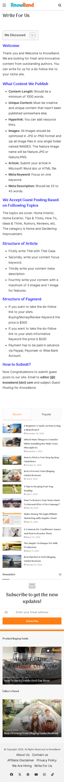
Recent (17, 414)
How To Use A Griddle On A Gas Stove (27, 681)
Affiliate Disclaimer (20, 760)
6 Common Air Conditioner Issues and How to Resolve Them (42, 532)
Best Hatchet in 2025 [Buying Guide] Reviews (39, 559)
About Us (23, 755)
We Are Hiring (22, 766)
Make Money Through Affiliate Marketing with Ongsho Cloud (40, 516)
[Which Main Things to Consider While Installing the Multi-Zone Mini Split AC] (12, 442)
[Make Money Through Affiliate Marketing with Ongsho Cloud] (12, 518)
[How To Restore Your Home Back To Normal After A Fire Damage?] (12, 503)
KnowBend (54, 749)
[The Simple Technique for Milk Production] (12, 546)
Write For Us (43, 766)
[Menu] (4, 6)
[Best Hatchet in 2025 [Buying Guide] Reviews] (12, 561)
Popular (46, 414)
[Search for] (59, 6)
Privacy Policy (47, 760)
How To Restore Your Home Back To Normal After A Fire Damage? (42, 502)
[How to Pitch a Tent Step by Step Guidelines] (12, 460)
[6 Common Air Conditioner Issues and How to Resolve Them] (12, 532)
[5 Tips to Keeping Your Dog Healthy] (12, 489)
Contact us (40, 755)
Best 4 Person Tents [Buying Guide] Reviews (39, 473)
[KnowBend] (22, 5)
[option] (32, 666)
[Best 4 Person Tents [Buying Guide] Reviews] (12, 475)
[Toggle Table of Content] (31, 35)
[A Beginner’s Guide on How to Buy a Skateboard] (12, 428)
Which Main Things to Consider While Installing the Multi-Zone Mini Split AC (41, 444)
